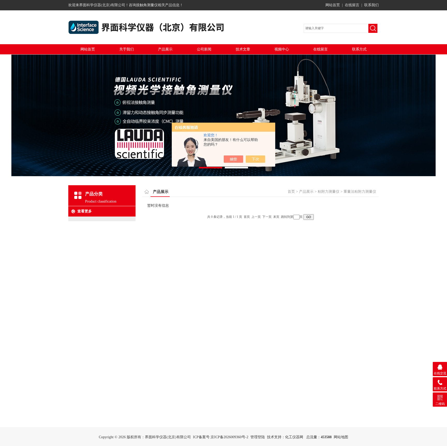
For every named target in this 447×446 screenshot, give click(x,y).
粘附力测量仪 (328, 192)
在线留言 (352, 5)
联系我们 (371, 5)
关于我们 (126, 49)
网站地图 (341, 437)
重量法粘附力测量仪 (360, 192)
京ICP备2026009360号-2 (229, 437)
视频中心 (281, 49)
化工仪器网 (294, 437)
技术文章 (243, 49)
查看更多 (84, 211)
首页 (291, 192)
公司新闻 (204, 49)
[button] (210, 167)
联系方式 (359, 49)
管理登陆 (257, 437)
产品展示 (165, 49)
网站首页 (332, 5)
